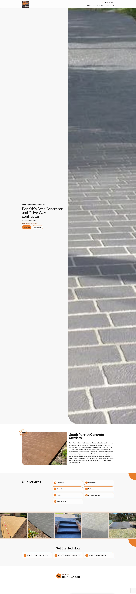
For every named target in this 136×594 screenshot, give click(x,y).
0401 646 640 (109, 2)
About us (95, 5)
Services (102, 5)
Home (89, 5)
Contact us (110, 5)
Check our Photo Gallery (37, 555)
